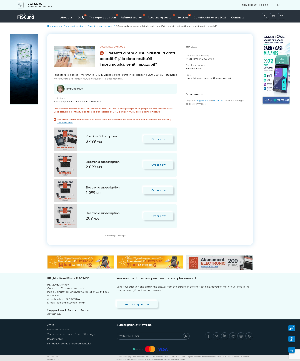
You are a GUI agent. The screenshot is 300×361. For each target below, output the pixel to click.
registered (202, 100)
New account (250, 5)
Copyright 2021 (53, 359)
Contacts (237, 17)
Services (184, 16)
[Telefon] (20, 5)
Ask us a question (137, 304)
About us (66, 17)
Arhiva (50, 324)
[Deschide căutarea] (265, 16)
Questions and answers (100, 26)
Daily (82, 16)
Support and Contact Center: (68, 310)
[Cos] (273, 16)
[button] (290, 328)
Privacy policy (55, 338)
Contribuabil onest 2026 (210, 17)
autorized (218, 100)
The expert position (103, 16)
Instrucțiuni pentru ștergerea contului (69, 343)
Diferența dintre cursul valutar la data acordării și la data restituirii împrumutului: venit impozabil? (166, 26)
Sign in (264, 5)
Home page (53, 26)
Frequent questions (58, 329)
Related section (132, 16)
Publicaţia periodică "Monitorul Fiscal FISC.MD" (77, 101)
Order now (158, 139)
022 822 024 (36, 3)
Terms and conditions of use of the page (71, 334)
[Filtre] (281, 16)
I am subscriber (65, 122)
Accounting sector (161, 16)
